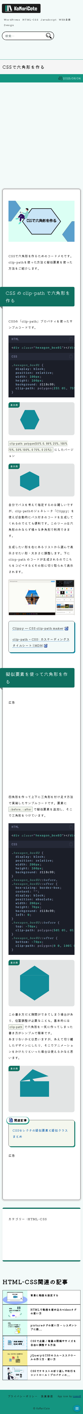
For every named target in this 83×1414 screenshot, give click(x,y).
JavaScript (49, 19)
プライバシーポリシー (23, 1396)
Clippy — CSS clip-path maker (38, 628)
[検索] (49, 36)
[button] (71, 339)
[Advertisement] (41, 135)
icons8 (77, 1396)
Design (9, 25)
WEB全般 (65, 19)
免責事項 (47, 1396)
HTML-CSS (30, 19)
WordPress (12, 19)
